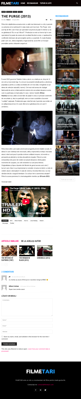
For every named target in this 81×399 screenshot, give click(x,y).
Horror (15, 12)
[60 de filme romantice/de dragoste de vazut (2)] (67, 29)
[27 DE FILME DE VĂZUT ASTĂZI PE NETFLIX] (67, 46)
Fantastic (9, 12)
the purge (5, 223)
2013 (11, 220)
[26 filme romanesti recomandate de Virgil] (67, 137)
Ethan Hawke (18, 220)
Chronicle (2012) (43, 258)
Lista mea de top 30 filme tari (66, 157)
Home (23, 3)
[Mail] (40, 390)
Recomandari (32, 3)
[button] (77, 3)
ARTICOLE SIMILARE (10, 241)
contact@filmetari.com (46, 385)
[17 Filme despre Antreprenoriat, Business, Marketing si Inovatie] (67, 77)
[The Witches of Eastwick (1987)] (9, 250)
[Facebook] (35, 390)
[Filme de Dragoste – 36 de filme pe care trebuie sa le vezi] (67, 122)
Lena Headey (33, 220)
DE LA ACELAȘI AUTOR (31, 241)
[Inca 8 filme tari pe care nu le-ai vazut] (67, 61)
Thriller (20, 12)
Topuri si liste (45, 3)
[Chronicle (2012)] (45, 250)
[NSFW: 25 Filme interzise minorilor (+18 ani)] (67, 168)
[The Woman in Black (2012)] (27, 250)
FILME (3, 12)
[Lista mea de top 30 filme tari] (67, 153)
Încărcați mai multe (66, 179)
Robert (9, 19)
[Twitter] (45, 390)
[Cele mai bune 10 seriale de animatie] (67, 92)
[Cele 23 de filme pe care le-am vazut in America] (67, 107)
